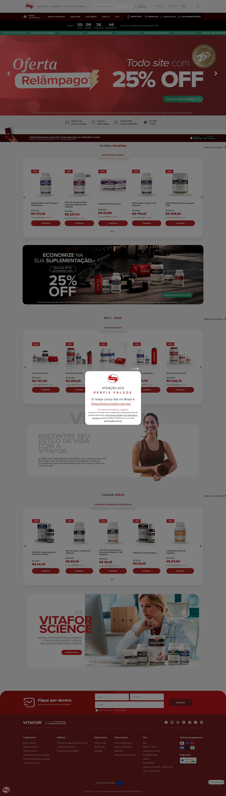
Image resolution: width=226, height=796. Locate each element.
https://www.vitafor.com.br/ (111, 403)
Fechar (133, 369)
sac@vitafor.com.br (113, 421)
